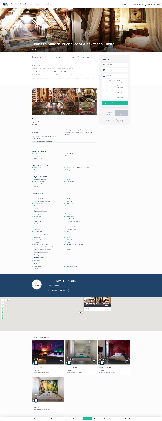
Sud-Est (38, 122)
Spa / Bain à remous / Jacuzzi (55, 57)
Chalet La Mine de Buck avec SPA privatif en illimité (95, 304)
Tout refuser (97, 418)
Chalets (42, 57)
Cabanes (36, 57)
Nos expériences (25, 4)
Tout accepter (87, 418)
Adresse (36, 119)
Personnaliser (108, 418)
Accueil (13, 4)
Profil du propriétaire (54, 285)
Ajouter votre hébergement (153, 4)
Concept (37, 4)
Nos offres (47, 4)
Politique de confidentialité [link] (122, 418)
